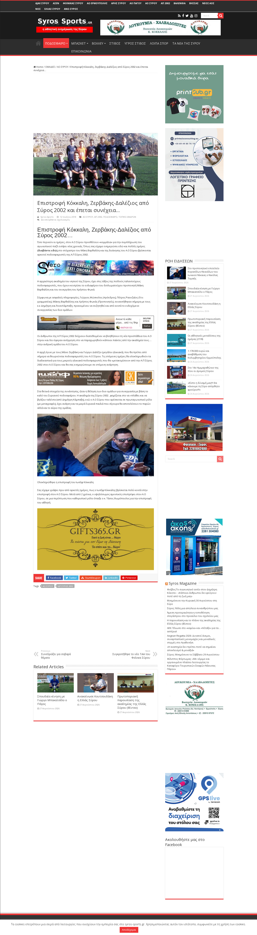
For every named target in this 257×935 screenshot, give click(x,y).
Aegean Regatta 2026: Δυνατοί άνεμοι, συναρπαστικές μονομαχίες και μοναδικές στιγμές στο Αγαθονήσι (191, 639)
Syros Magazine (183, 583)
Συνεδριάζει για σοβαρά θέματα (56, 654)
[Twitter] (187, 15)
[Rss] (179, 15)
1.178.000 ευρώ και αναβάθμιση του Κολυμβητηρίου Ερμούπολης (204, 354)
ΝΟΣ (38, 9)
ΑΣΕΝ (56, 3)
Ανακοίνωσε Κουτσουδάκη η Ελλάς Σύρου (95, 698)
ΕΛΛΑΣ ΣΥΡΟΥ (52, 9)
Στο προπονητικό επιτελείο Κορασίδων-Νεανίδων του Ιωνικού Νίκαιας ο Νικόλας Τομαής (203, 273)
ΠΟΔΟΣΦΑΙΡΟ (55, 43)
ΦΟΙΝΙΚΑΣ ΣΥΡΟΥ (73, 3)
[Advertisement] (95, 103)
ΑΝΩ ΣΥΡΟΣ (71, 9)
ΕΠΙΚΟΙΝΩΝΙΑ (81, 51)
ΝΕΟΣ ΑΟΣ (208, 3)
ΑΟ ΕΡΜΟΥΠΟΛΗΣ (97, 3)
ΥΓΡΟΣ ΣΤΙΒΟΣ (135, 43)
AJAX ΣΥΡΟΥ (42, 3)
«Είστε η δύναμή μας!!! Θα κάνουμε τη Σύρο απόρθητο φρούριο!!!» (204, 386)
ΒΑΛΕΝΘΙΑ (180, 3)
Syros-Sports (46, 216)
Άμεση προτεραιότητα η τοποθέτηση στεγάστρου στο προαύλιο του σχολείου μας (192, 614)
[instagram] (196, 15)
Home (39, 66)
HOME (38, 43)
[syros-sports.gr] (64, 22)
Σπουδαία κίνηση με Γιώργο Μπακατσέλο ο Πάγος (52, 700)
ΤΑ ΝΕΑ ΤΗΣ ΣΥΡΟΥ (186, 43)
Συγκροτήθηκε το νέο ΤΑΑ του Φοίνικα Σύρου (131, 654)
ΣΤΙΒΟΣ (114, 43)
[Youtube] (191, 15)
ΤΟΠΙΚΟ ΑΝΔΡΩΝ (127, 216)
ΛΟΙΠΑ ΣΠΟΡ (159, 43)
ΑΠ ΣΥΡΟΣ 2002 (65, 586)
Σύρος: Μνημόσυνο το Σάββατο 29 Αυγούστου (193, 654)
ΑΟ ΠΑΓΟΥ (135, 3)
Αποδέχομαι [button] (129, 929)
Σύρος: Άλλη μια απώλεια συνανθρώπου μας (192, 608)
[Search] (221, 15)
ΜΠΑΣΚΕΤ (78, 43)
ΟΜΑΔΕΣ (50, 66)
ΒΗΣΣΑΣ (193, 3)
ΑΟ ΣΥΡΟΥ (151, 3)
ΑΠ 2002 (165, 3)
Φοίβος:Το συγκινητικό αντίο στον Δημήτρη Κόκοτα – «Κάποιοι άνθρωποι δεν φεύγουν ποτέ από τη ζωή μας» (192, 593)
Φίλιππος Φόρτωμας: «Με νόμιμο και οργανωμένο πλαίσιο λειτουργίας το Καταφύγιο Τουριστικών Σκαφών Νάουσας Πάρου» (191, 664)
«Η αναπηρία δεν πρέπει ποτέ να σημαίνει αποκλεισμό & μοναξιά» (191, 648)
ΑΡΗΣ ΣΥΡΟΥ (118, 3)
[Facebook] (183, 15)
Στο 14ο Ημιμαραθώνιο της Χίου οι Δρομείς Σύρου (203, 369)
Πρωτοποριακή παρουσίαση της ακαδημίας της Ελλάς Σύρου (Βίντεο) (131, 701)
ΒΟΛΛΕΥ (97, 43)
